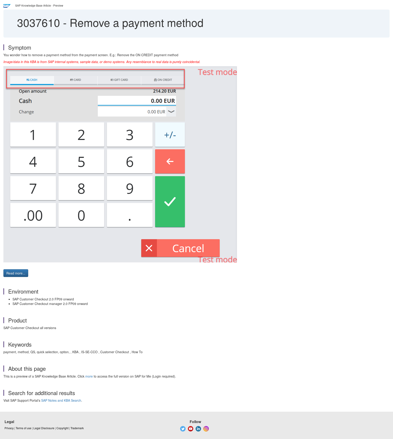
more (89, 376)
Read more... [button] (15, 273)
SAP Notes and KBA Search (61, 400)
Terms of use (23, 428)
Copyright (62, 428)
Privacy (9, 428)
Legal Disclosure (43, 428)
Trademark (77, 428)
